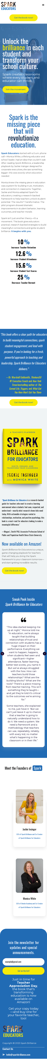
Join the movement (16, 89)
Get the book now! (23, 17)
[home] (8, 6)
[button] (43, 5)
